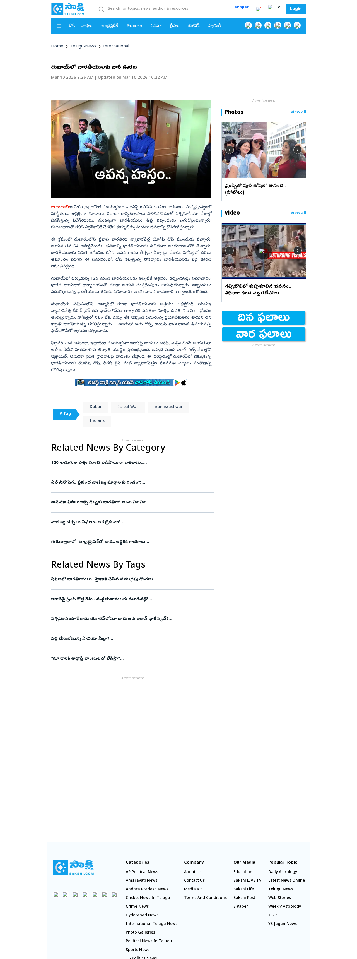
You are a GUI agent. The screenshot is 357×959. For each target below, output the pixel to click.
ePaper (241, 7)
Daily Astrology (282, 872)
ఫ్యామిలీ (214, 26)
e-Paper (240, 907)
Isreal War (128, 407)
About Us (192, 872)
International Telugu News (151, 924)
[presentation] (229, 150)
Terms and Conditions (205, 898)
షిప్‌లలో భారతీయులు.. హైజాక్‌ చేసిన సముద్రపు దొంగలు (131, 579)
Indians (97, 421)
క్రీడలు (175, 26)
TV (277, 7)
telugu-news (83, 46)
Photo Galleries (140, 933)
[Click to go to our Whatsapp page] (258, 25)
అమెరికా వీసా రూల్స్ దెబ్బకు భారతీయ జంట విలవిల (131, 502)
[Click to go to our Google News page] (297, 25)
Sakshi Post (244, 898)
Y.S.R (272, 915)
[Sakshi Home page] (68, 9)
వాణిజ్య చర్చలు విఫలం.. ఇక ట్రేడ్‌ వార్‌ (127, 522)
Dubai (95, 407)
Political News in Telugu (149, 941)
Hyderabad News (142, 915)
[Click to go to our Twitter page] (267, 25)
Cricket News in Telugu (148, 898)
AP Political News (142, 872)
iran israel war (169, 407)
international (116, 46)
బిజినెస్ (194, 26)
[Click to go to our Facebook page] (248, 25)
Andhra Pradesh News (147, 889)
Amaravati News (141, 881)
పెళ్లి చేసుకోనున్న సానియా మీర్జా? (129, 639)
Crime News (137, 907)
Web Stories (279, 898)
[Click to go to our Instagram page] (277, 25)
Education (242, 872)
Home (57, 46)
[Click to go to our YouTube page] (287, 25)
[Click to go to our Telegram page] (104, 894)
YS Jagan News (282, 924)
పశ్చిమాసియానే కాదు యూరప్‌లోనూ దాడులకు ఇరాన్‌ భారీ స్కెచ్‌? (131, 619)
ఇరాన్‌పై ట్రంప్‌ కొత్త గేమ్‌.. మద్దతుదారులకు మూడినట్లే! (131, 599)
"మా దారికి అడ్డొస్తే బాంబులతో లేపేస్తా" (132, 659)
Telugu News (280, 889)
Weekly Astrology (284, 907)
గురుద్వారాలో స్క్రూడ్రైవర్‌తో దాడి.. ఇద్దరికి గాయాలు (129, 542)
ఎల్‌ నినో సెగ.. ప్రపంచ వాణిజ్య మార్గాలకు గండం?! (125, 482)
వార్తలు (87, 26)
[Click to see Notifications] (258, 9)
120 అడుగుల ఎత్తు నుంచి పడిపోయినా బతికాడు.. (130, 463)
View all (298, 112)
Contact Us (194, 881)
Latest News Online (286, 881)
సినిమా (156, 26)
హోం (72, 25)
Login (295, 9)
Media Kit (193, 889)
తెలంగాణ (134, 26)
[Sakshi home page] (73, 867)
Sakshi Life (243, 889)
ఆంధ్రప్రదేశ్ (109, 26)
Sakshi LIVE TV (247, 881)
